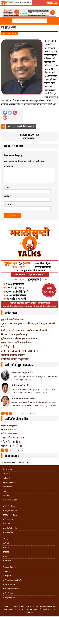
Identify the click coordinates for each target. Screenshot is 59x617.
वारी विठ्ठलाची (8, 346)
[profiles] (29, 6)
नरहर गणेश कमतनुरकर (12, 437)
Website (7, 204)
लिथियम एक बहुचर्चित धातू (14, 334)
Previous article (29, 135)
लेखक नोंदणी (7, 474)
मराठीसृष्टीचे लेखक (9, 506)
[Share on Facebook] (5, 113)
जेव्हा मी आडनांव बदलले (13, 354)
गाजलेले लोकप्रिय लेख (10, 528)
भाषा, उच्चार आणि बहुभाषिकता (16, 342)
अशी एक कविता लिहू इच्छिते (15, 358)
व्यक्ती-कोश (6, 543)
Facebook (6, 571)
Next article (30, 138)
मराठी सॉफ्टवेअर (8, 532)
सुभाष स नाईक (8, 429)
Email (7, 196)
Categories (6, 462)
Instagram (7, 576)
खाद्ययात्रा (6, 552)
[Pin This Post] (15, 113)
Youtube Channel (9, 567)
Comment (8, 166)
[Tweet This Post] (10, 113)
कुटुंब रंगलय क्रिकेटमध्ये (12, 319)
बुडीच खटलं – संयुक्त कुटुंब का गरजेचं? (20, 338)
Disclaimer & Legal (10, 500)
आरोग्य (5, 556)
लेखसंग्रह (6, 539)
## (9, 126)
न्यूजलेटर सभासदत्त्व (9, 482)
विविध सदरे (6, 524)
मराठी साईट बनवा (8, 519)
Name (7, 187)
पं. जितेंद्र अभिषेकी (20, 385)
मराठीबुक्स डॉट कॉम (9, 584)
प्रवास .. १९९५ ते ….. (10, 515)
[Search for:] (29, 20)
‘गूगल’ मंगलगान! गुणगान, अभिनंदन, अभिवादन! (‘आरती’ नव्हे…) (28, 325)
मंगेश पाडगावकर (9, 433)
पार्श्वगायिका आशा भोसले (23, 398)
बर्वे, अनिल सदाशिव (10, 441)
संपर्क (4, 491)
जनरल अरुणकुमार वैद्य (22, 372)
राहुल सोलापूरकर (9, 425)
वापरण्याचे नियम (7, 487)
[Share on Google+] (5, 117)
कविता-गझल (7, 561)
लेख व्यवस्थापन (7, 469)
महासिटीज (6, 548)
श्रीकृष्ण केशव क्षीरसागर (12, 445)
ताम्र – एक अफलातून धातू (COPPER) (19, 350)
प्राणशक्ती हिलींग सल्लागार (25, 126)
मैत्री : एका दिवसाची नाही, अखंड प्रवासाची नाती (24, 330)
